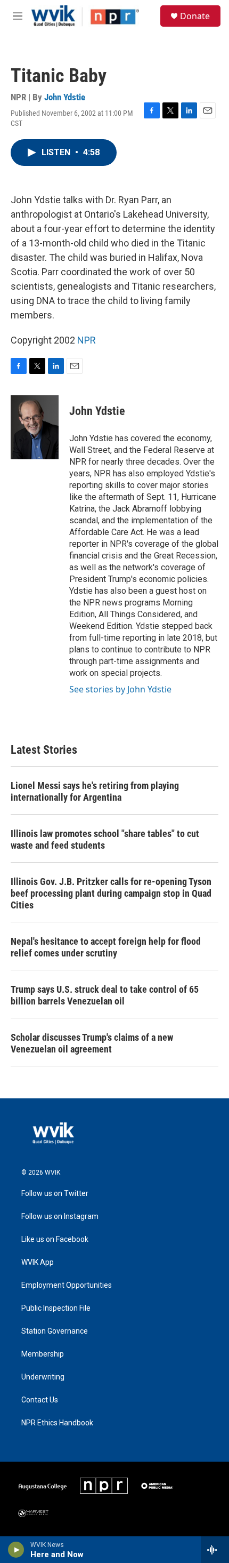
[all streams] (215, 1549)
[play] (16, 1549)
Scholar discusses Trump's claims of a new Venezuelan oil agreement (92, 1043)
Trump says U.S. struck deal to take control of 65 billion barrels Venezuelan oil (105, 995)
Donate (195, 16)
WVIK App (37, 1262)
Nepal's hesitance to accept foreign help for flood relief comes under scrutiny (106, 947)
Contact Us (39, 1400)
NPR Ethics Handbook (57, 1423)
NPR (86, 340)
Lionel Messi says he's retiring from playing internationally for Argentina (95, 791)
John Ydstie (64, 97)
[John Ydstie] (35, 427)
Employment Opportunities (66, 1285)
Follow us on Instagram (60, 1217)
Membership (42, 1354)
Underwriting (42, 1377)
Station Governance (54, 1331)
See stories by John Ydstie (120, 689)
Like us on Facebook (54, 1239)
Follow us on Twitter (54, 1194)
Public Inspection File (56, 1308)
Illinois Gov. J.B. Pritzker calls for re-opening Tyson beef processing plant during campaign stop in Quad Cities (111, 893)
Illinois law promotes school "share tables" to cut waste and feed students (105, 839)
